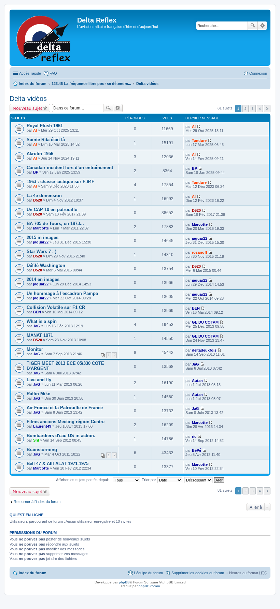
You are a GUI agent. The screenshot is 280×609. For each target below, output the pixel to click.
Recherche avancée (262, 25)
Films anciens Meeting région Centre (65, 421)
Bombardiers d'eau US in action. (61, 435)
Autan (197, 380)
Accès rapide (30, 73)
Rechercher (253, 25)
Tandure (199, 140)
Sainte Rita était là (46, 139)
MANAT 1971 (40, 335)
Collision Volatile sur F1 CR (56, 307)
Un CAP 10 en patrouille (52, 209)
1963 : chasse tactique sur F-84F (60, 181)
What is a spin (42, 321)
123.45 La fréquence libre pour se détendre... (91, 83)
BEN (37, 312)
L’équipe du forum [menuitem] (148, 573)
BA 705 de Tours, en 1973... (55, 223)
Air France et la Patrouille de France (65, 407)
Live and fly (39, 379)
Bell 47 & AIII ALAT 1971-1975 (57, 463)
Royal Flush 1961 (45, 125)
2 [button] (245, 108)
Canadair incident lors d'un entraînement (70, 167)
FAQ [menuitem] (53, 73)
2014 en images (43, 279)
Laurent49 (42, 426)
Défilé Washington (46, 265)
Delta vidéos (147, 83)
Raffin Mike (38, 393)
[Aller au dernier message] (198, 126)
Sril (36, 440)
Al (35, 130)
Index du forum (32, 83)
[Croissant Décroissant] (198, 480)
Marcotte (41, 228)
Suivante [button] (267, 108)
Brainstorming (42, 449)
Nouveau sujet (27, 108)
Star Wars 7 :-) (41, 251)
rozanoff (199, 252)
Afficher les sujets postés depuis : (84, 480)
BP (35, 172)
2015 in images (42, 237)
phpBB (124, 582)
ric (194, 436)
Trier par (149, 480)
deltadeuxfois (204, 350)
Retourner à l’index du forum (37, 502)
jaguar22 (40, 242)
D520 (37, 200)
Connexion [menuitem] (258, 73)
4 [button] (260, 108)
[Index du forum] (44, 37)
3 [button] (253, 108)
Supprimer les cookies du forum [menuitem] (197, 573)
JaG (36, 326)
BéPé (196, 450)
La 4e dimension (44, 195)
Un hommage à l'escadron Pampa (62, 293)
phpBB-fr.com (149, 586)
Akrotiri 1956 (40, 153)
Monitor (35, 349)
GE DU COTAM (205, 322)
